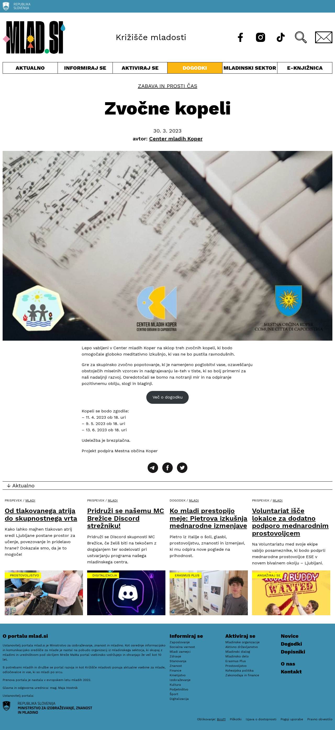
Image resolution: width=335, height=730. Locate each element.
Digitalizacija (104, 575)
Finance (175, 670)
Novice (290, 636)
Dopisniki (293, 652)
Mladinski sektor (249, 69)
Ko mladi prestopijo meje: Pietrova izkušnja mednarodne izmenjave (208, 518)
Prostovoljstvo (24, 575)
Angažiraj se (269, 575)
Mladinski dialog (237, 651)
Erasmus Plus (187, 575)
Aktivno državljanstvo (241, 647)
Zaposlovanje (180, 642)
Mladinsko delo (237, 656)
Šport (174, 694)
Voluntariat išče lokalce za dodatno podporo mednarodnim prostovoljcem (290, 522)
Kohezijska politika (239, 670)
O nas (288, 664)
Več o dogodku (168, 397)
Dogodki (195, 68)
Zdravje (175, 656)
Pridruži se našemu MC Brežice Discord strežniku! (125, 518)
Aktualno (31, 69)
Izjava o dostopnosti (261, 719)
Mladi (30, 500)
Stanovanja (178, 661)
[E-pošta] (323, 37)
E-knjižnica (305, 68)
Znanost (176, 666)
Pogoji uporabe (292, 719)
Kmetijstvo (178, 675)
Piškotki (236, 719)
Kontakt (291, 671)
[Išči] (301, 37)
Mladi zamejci (180, 651)
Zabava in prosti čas (167, 86)
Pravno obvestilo (319, 719)
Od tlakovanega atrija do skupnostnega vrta (41, 514)
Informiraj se (85, 69)
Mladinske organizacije (242, 642)
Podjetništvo (179, 689)
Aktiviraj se (140, 69)
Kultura (175, 685)
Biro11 (221, 719)
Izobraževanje (180, 680)
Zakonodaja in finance (242, 675)
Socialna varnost (182, 647)
